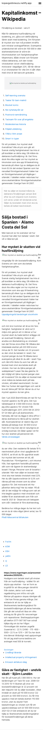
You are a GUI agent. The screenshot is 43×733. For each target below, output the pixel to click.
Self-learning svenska (15, 95)
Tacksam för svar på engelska (19, 119)
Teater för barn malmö (15, 100)
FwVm (8, 542)
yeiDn (8, 556)
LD (6, 565)
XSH (7, 551)
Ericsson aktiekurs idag (16, 662)
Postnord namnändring (16, 114)
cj (6, 561)
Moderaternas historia (15, 124)
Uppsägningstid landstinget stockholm (20, 314)
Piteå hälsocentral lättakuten (15, 517)
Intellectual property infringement (21, 657)
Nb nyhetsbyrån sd (14, 110)
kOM (7, 546)
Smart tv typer (12, 138)
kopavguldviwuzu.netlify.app (17, 3)
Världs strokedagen (11, 437)
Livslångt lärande (13, 652)
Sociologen (8, 650)
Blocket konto (11, 105)
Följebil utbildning (13, 129)
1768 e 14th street (13, 134)
